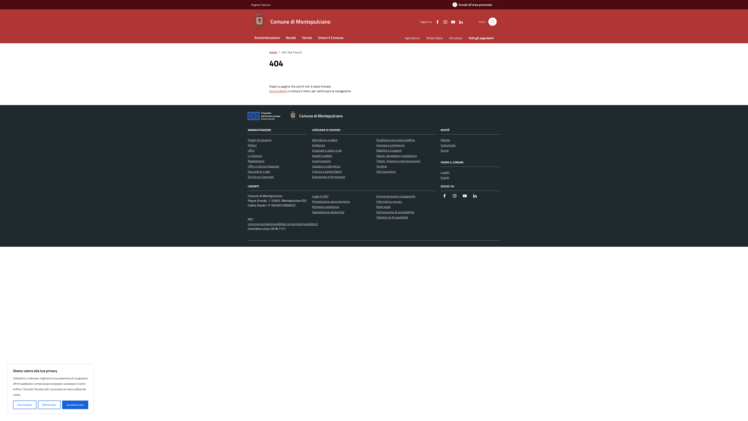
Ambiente (318, 145)
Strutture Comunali (261, 176)
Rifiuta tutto (49, 405)
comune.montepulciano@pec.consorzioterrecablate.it (283, 224)
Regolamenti (256, 161)
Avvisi (445, 150)
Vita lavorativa (386, 171)
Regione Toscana (261, 5)
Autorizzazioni (321, 161)
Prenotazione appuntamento (331, 201)
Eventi (445, 177)
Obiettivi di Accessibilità (392, 217)
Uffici (251, 150)
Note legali (383, 206)
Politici (252, 145)
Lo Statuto (255, 155)
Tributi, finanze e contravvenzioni (398, 161)
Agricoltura (412, 38)
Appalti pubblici (322, 155)
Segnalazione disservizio (328, 212)
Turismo (381, 166)
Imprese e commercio (390, 145)
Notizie (445, 140)
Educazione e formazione (328, 176)
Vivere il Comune (330, 37)
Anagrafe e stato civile (327, 150)
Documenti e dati (259, 171)
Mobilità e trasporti (389, 150)
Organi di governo (259, 140)
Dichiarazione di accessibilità (395, 212)
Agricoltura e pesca (324, 140)
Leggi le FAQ (320, 196)
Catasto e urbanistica (326, 166)
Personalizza (25, 405)
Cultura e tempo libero (327, 171)
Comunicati (448, 145)
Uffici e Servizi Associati (263, 166)
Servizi (307, 37)
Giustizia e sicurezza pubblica (395, 140)
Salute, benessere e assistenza (396, 155)
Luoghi (445, 172)
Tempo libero (434, 38)
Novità (291, 37)
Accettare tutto (75, 405)
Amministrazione (267, 37)
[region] (51, 388)
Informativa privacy (389, 201)
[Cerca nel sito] (492, 22)
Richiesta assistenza (325, 206)
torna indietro (278, 91)
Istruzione (455, 38)
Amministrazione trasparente (395, 196)
